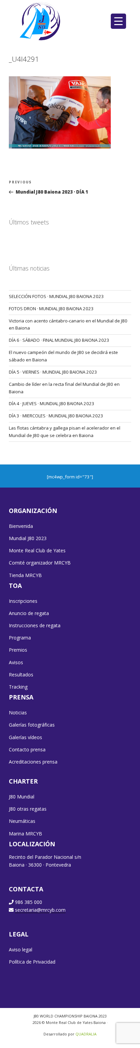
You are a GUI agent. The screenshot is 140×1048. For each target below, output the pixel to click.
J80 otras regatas (28, 809)
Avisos (16, 662)
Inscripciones (23, 601)
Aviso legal (20, 949)
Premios (18, 650)
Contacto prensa (27, 749)
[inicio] (40, 21)
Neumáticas (22, 821)
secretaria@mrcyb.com (40, 910)
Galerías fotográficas (32, 724)
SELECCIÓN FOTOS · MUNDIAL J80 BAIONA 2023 (56, 296)
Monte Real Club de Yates (37, 550)
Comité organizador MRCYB (40, 562)
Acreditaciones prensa (33, 761)
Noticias (18, 712)
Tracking (18, 687)
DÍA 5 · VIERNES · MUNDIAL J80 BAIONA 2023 (53, 372)
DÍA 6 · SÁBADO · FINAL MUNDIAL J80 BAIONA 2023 (59, 340)
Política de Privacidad (32, 961)
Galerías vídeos (25, 737)
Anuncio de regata (29, 613)
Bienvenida (21, 526)
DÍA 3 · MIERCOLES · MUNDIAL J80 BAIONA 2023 (56, 416)
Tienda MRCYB (25, 575)
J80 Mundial (21, 796)
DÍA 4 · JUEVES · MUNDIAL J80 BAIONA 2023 (51, 403)
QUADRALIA (86, 1033)
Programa (20, 637)
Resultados (21, 674)
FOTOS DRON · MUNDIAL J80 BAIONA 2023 (51, 308)
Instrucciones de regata (34, 625)
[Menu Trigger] (118, 21)
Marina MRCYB (25, 833)
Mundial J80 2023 (28, 538)
